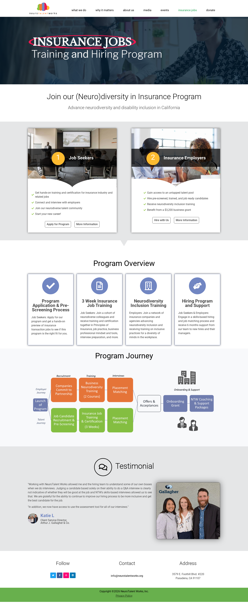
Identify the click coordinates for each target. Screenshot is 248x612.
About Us (128, 10)
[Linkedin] (73, 575)
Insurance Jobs (187, 10)
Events (165, 10)
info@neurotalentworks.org (127, 575)
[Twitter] (53, 575)
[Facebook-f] (60, 575)
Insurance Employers (185, 157)
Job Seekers (81, 157)
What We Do (79, 10)
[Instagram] (66, 575)
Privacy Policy (124, 595)
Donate (210, 10)
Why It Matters (104, 10)
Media (147, 10)
